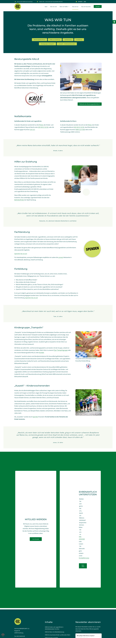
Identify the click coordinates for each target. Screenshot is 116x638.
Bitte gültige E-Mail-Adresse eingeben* (86, 635)
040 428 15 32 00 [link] (43, 127)
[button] (3, 635)
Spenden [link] (35, 417)
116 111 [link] (32, 129)
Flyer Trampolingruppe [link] (61, 350)
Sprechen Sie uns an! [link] (20, 254)
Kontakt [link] (41, 352)
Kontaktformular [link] (84, 558)
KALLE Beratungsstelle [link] (92, 629)
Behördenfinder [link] (19, 200)
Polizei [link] (41, 125)
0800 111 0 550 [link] (80, 129)
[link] (114, 22)
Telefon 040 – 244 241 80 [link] (44, 1)
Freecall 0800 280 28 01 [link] (57, 1)
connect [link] (60, 257)
